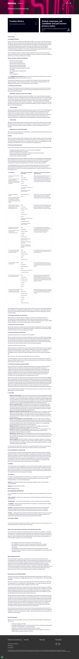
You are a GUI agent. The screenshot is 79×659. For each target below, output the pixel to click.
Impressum (10, 645)
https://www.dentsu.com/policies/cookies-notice (38, 117)
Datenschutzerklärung (13, 643)
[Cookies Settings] (2, 657)
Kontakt (26, 639)
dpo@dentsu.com (45, 141)
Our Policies (10, 647)
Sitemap (42, 639)
